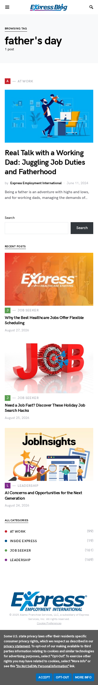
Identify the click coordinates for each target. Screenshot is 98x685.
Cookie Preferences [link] (49, 623)
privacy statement (17, 646)
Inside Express (23, 541)
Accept (44, 677)
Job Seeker (20, 551)
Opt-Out (62, 677)
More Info (83, 677)
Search (10, 218)
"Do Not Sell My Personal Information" (42, 666)
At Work (17, 532)
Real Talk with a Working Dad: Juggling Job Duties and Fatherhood (45, 162)
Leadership (20, 560)
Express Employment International (36, 183)
